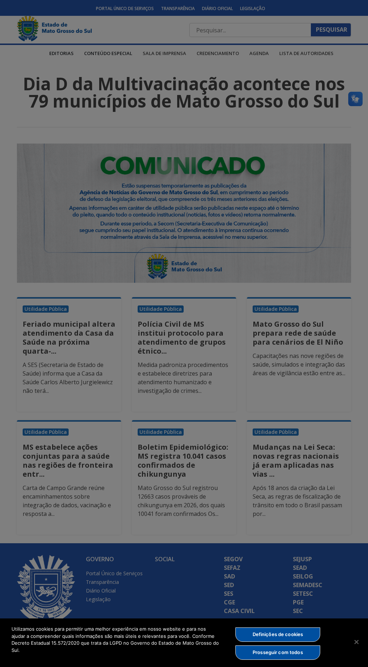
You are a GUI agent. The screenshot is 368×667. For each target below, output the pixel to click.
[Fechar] (356, 642)
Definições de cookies (278, 634)
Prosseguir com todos (278, 652)
